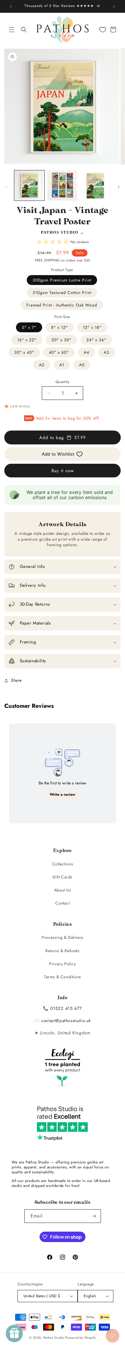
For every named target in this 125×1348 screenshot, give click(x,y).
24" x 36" (96, 340)
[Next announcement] (114, 6)
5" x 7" (29, 327)
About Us (62, 890)
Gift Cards (62, 877)
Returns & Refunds (62, 951)
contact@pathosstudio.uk (66, 1020)
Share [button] (16, 680)
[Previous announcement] (10, 6)
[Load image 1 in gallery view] (29, 185)
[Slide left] (6, 187)
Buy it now (62, 471)
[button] (11, 29)
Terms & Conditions (62, 977)
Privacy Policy (62, 964)
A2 (41, 365)
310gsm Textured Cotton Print (62, 292)
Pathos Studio (59, 232)
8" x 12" (59, 327)
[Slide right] (118, 187)
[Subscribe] (94, 1216)
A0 (82, 365)
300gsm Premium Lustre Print (62, 280)
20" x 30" (61, 340)
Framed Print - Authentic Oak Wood (61, 305)
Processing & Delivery (62, 937)
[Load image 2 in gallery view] (62, 185)
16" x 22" (27, 340)
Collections (62, 864)
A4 (86, 352)
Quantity (62, 382)
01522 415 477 (66, 1008)
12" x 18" (92, 327)
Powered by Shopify (80, 1337)
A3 (106, 352)
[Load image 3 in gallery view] (95, 185)
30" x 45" (24, 352)
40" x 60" (59, 352)
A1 (61, 365)
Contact (62, 903)
